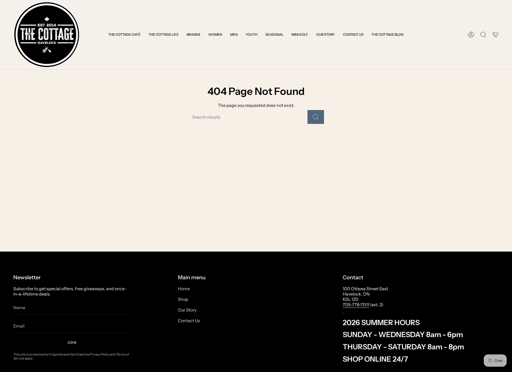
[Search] (315, 117)
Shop (183, 299)
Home (184, 288)
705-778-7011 (356, 304)
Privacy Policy (100, 354)
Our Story (187, 310)
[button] (124, 34)
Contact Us (189, 320)
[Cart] (495, 34)
